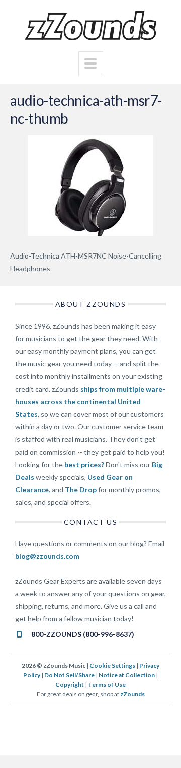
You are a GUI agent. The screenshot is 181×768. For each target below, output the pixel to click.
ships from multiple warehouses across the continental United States (90, 401)
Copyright (69, 684)
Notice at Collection (127, 675)
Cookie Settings (112, 665)
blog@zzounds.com (47, 556)
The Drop (81, 489)
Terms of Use (107, 684)
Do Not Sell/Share (69, 675)
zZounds (132, 694)
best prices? (84, 464)
